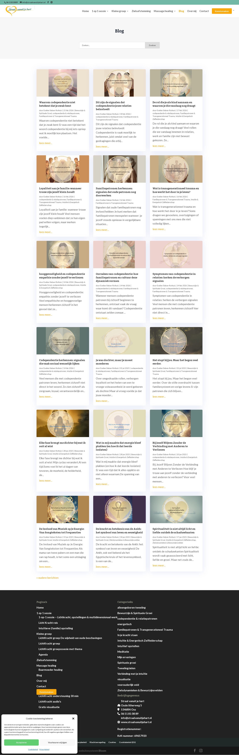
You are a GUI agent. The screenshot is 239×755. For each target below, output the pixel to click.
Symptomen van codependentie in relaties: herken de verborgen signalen (174, 277)
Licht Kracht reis (48, 622)
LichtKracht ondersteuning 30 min (58, 696)
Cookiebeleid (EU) (127, 742)
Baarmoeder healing (51, 669)
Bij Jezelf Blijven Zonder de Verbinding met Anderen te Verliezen (170, 446)
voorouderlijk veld (128, 684)
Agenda (43, 654)
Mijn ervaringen (126, 657)
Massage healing (163, 11)
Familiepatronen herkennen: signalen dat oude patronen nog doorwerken (116, 192)
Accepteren (21, 742)
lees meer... (45, 143)
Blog (181, 11)
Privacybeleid (44, 749)
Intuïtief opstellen (128, 646)
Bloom (102, 750)
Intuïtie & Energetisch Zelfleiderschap (67, 454)
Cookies (112, 742)
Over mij (191, 11)
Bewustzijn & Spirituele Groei (134, 613)
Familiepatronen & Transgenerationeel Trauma (58, 116)
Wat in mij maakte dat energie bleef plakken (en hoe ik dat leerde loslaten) (118, 446)
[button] (73, 718)
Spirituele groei (126, 662)
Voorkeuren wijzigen (57, 742)
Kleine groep (119, 11)
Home (85, 11)
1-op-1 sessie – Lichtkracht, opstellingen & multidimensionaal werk (78, 617)
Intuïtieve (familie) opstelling (56, 628)
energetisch (124, 624)
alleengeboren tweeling (131, 607)
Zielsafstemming (141, 11)
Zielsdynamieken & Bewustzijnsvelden (124, 540)
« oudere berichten (48, 577)
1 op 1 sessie (99, 11)
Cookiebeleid (33, 749)
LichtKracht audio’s (50, 701)
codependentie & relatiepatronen (66, 113)
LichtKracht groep (49, 643)
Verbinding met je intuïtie (132, 673)
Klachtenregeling (97, 742)
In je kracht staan (127, 635)
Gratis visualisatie (49, 707)
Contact (204, 11)
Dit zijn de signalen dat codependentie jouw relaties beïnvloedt (113, 106)
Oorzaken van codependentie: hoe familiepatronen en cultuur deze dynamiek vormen (117, 277)
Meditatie (123, 651)
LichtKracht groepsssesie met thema (60, 649)
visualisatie (124, 679)
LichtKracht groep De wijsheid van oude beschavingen (70, 637)
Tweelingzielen (126, 668)
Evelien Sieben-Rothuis (53, 110)
